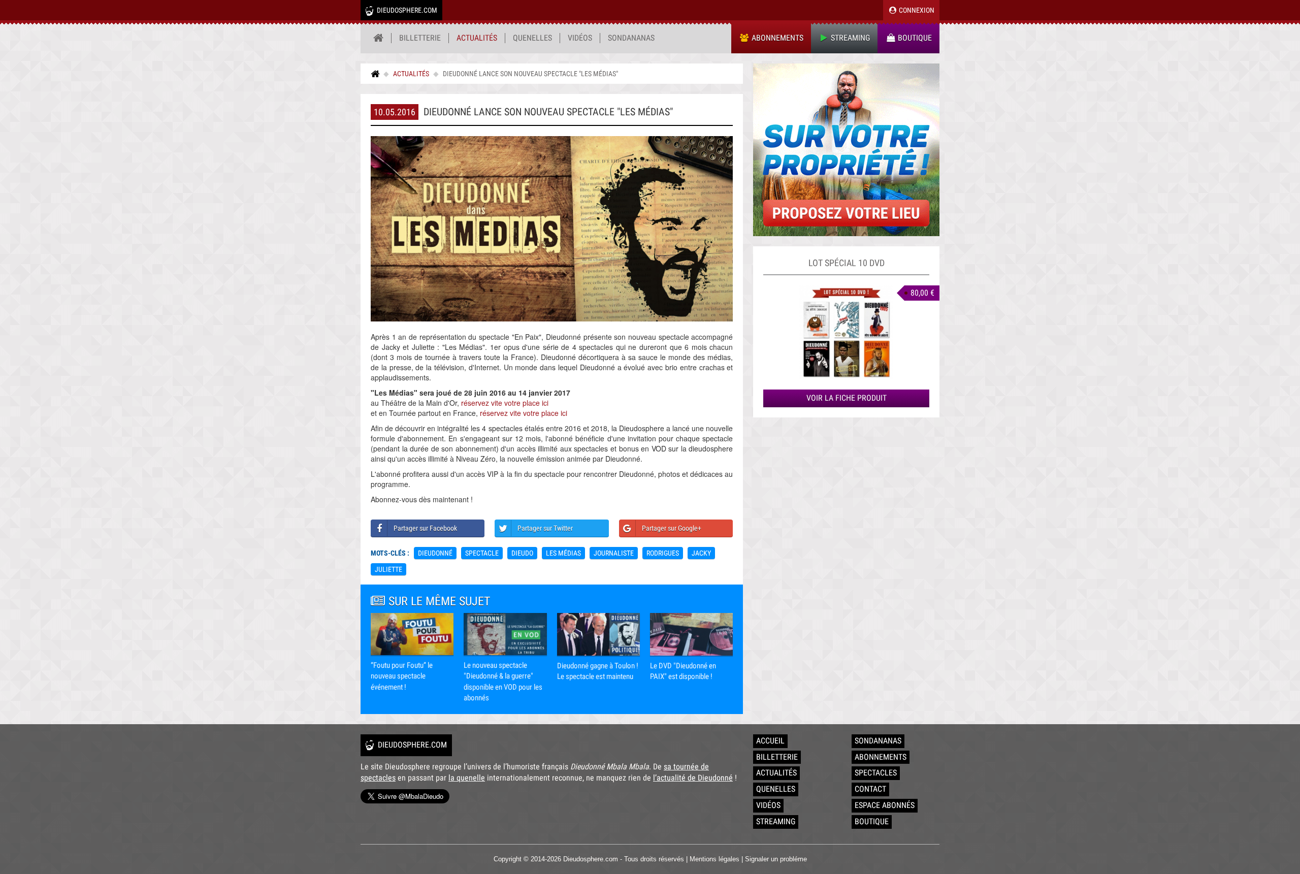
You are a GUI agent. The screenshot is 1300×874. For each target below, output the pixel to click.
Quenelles (532, 38)
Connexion (915, 10)
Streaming (849, 38)
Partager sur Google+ (671, 528)
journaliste (614, 553)
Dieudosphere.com (406, 10)
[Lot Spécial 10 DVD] (846, 332)
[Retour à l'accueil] (379, 38)
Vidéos (580, 38)
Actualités (477, 38)
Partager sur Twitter (545, 528)
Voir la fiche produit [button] (846, 398)
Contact (870, 789)
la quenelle (466, 778)
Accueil (770, 741)
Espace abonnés (885, 805)
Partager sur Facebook (425, 528)
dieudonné (435, 553)
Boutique (914, 38)
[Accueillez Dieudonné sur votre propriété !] (846, 149)
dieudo (522, 553)
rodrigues (662, 553)
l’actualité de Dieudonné (693, 778)
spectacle (482, 553)
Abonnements (776, 38)
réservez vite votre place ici (504, 403)
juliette (388, 569)
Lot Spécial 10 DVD (846, 262)
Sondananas (631, 38)
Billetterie (420, 38)
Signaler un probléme (776, 859)
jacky (701, 553)
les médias (563, 553)
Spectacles (876, 773)
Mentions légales (714, 859)
